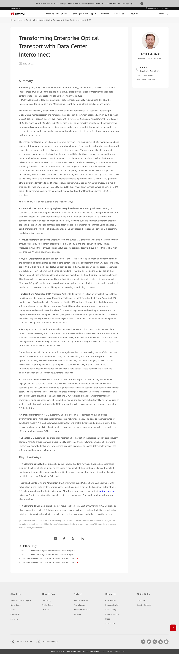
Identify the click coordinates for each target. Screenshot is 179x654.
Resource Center (112, 605)
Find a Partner (79, 605)
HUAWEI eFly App (50, 642)
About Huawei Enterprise (20, 600)
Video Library (110, 610)
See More (14, 619)
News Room (15, 605)
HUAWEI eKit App (24, 642)
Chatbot (45, 610)
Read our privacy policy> (123, 3)
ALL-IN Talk (110, 623)
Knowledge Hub (112, 614)
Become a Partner (81, 600)
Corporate (141, 600)
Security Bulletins (144, 605)
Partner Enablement (82, 610)
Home (13, 20)
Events (13, 610)
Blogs (20, 20)
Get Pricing (46, 600)
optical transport (107, 491)
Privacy (109, 651)
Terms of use (119, 651)
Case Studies (110, 600)
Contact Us (15, 614)
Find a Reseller (48, 605)
